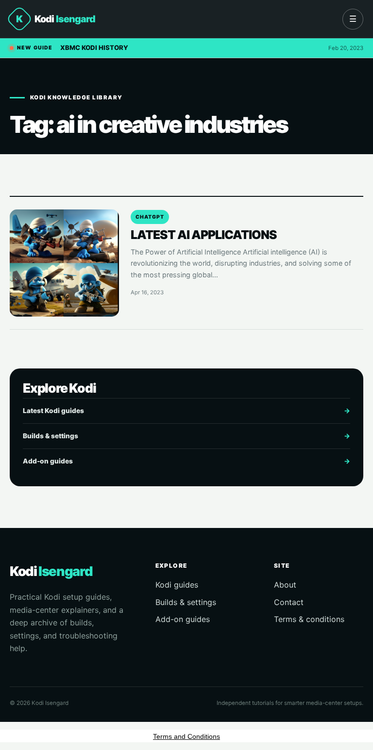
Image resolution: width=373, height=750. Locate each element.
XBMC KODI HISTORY (94, 47)
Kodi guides (176, 585)
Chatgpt (150, 217)
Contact (289, 602)
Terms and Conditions (186, 736)
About (285, 585)
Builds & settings (186, 436)
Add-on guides (186, 461)
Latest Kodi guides (186, 411)
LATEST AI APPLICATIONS (204, 234)
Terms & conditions (309, 619)
